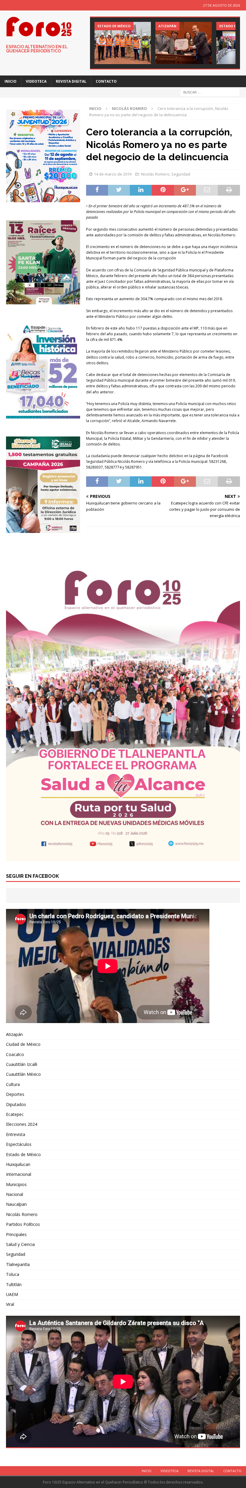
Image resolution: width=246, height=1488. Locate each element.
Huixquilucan (18, 1164)
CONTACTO (106, 81)
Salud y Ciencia (20, 1244)
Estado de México (23, 1154)
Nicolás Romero (155, 174)
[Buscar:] (210, 92)
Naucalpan (16, 1204)
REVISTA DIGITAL (71, 81)
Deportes (15, 1094)
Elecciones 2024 (21, 1124)
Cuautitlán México (23, 1074)
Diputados (16, 1104)
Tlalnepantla (18, 1264)
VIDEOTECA (36, 81)
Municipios (16, 1184)
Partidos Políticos (23, 1224)
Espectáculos (19, 1144)
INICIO (10, 81)
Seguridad (180, 174)
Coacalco (15, 1054)
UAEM (12, 1294)
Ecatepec (15, 1114)
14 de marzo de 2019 (112, 174)
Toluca (12, 1274)
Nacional (14, 1194)
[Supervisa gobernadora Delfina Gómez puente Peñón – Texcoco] (122, 43)
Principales (16, 1234)
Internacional (18, 1174)
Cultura (13, 1084)
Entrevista (15, 1134)
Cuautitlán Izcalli (21, 1064)
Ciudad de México (23, 1044)
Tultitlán (14, 1284)
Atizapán (14, 1034)
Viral (10, 1304)
